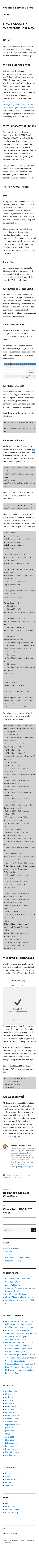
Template (7, 169)
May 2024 (9, 1394)
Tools (7, 1255)
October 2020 (11, 1422)
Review (8, 1482)
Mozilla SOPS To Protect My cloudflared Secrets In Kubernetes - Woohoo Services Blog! (20, 1333)
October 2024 (11, 1391)
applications (16, 1177)
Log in (8, 1503)
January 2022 (11, 1412)
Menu (6, 14)
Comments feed (12, 1509)
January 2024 (11, 1403)
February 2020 (11, 1443)
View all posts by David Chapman (22, 1167)
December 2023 (12, 1406)
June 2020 (9, 1431)
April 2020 (9, 1437)
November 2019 (12, 1452)
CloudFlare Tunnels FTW (15, 1339)
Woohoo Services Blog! (18, 7)
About (24, 56)
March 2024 (10, 1400)
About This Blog (12, 1248)
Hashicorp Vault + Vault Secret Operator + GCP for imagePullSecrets (18, 1282)
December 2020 (12, 1415)
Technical (6, 1177)
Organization (11, 1479)
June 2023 (9, 1409)
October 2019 (11, 1455)
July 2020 (9, 1428)
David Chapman (12, 1175)
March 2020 (10, 1440)
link (33, 449)
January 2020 (11, 1446)
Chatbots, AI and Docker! (23, 1327)
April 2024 (9, 1397)
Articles (8, 1252)
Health (8, 1473)
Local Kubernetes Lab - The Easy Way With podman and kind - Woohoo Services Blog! (19, 1345)
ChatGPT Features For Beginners (19, 1297)
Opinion (8, 1476)
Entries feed (10, 1506)
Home (5, 1523)
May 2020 (9, 1434)
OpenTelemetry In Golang (16, 1294)
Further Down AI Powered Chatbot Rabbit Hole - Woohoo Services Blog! (20, 1324)
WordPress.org (11, 1512)
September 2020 (12, 1425)
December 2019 (11, 1449)
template (7, 298)
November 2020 (12, 1418)
